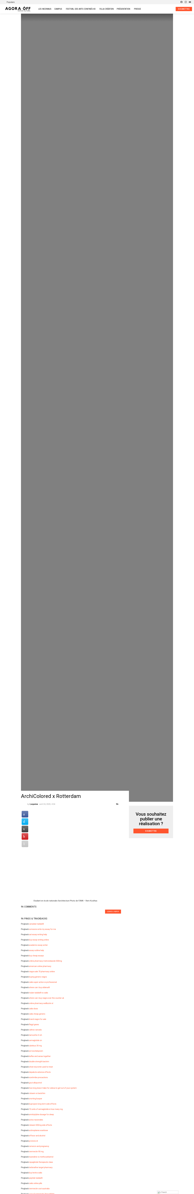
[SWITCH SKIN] (176, 2)
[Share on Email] (25, 829)
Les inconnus (44, 9)
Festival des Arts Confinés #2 (81, 9)
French (164, 1192)
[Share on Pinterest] (25, 836)
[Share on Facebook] (25, 814)
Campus (58, 9)
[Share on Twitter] (25, 821)
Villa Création (106, 9)
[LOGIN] (171, 9)
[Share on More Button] (25, 844)
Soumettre (184, 9)
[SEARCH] (167, 9)
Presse (137, 9)
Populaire (10, 2)
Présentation (123, 9)
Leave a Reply (113, 912)
